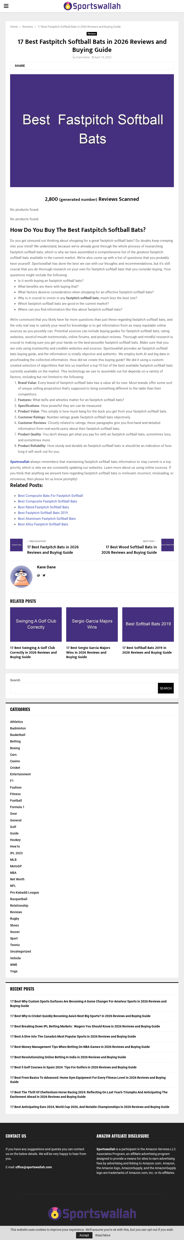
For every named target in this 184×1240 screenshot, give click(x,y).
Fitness (15, 794)
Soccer (15, 932)
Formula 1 (17, 807)
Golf (13, 827)
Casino (15, 761)
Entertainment (20, 774)
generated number (78, 199)
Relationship (19, 905)
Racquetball (18, 899)
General (16, 820)
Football (16, 800)
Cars (13, 754)
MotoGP (16, 866)
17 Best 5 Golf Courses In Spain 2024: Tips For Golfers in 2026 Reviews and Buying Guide (73, 1067)
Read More (102, 1235)
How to (15, 846)
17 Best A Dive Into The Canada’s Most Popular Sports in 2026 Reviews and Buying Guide (73, 1036)
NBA (13, 873)
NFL (13, 886)
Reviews (92, 33)
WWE (13, 964)
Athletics (16, 722)
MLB (13, 859)
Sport (14, 938)
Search (15, 680)
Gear (13, 813)
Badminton (18, 728)
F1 (12, 781)
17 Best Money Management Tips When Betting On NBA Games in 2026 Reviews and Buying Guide (80, 1047)
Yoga (14, 971)
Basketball (17, 735)
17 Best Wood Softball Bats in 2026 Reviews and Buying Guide (129, 550)
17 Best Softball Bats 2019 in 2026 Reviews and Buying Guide (147, 650)
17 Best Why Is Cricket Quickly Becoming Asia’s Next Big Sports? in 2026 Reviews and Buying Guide (80, 1016)
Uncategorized (20, 951)
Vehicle (15, 958)
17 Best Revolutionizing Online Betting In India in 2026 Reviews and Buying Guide (68, 1057)
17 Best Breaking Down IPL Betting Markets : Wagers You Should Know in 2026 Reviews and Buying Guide (85, 1026)
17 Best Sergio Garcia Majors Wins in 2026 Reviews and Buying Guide (88, 652)
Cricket (15, 767)
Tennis (15, 945)
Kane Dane (83, 57)
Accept (84, 1235)
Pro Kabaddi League (24, 892)
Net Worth (17, 879)
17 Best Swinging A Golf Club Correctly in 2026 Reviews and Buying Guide (33, 652)
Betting (15, 741)
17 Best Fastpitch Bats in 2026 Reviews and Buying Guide (53, 550)
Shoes (14, 925)
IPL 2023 (16, 853)
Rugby (14, 918)
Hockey (15, 840)
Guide (14, 833)
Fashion (16, 787)
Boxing (15, 748)
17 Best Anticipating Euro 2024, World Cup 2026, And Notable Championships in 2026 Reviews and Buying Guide (89, 1107)
